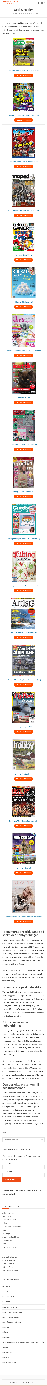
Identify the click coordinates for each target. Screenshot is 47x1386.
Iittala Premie (8, 1263)
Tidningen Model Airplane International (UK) (23, 680)
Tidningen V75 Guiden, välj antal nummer (23, 71)
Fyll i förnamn (8, 1163)
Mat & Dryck (7, 1352)
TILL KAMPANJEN (23, 75)
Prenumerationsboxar (12, 1312)
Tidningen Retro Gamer (23, 255)
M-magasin (7, 1233)
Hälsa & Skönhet (9, 1362)
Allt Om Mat (7, 1216)
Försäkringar (8, 1297)
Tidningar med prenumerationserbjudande (21, 14)
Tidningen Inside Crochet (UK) (23, 492)
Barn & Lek (6, 1302)
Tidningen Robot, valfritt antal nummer (23, 162)
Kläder (5, 1332)
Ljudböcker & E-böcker (11, 1322)
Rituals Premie (8, 1267)
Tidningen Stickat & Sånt (23, 302)
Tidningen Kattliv (23, 397)
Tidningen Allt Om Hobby (23, 774)
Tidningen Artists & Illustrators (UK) (23, 633)
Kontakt (34, 1383)
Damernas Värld (9, 1219)
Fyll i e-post (7, 1171)
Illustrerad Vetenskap (11, 1226)
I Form (5, 1223)
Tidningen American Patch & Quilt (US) (23, 586)
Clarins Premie (8, 1260)
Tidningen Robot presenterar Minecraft (23, 115)
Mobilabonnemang (10, 1307)
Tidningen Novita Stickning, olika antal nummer (23, 917)
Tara (4, 1243)
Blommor (6, 1337)
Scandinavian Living (10, 1237)
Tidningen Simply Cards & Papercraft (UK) (23, 539)
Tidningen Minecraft (23, 868)
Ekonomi (6, 1287)
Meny (42, 3)
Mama (5, 1230)
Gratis (5, 1292)
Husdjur (5, 1327)
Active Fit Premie (9, 1257)
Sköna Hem (7, 1240)
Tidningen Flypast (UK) (23, 727)
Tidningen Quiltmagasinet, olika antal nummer (23, 351)
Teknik (5, 1347)
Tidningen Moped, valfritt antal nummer (23, 210)
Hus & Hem (6, 1357)
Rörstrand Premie (10, 1270)
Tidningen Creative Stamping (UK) (23, 445)
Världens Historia (9, 1247)
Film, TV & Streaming (10, 1317)
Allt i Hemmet (8, 1213)
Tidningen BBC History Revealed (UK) (23, 821)
